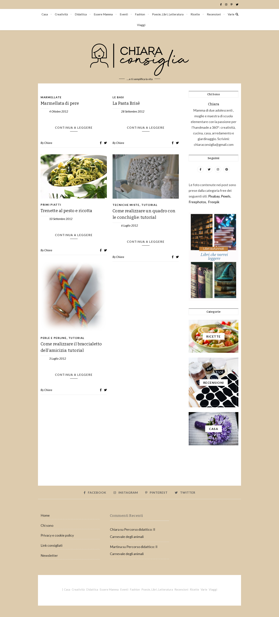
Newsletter (49, 555)
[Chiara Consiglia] (139, 56)
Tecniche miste (126, 204)
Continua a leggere (74, 127)
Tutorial (149, 204)
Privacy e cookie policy (57, 535)
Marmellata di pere (60, 103)
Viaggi (141, 25)
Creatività (61, 14)
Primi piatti (51, 204)
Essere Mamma (103, 14)
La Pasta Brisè (126, 103)
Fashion (140, 14)
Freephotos (197, 202)
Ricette (195, 14)
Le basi (118, 97)
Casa (45, 14)
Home (45, 515)
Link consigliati (51, 545)
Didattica (81, 14)
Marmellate (51, 97)
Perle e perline (54, 337)
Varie (231, 14)
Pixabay (214, 196)
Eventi (124, 14)
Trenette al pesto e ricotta (66, 210)
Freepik (213, 202)
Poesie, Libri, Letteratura (168, 14)
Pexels (225, 196)
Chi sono (47, 525)
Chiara (48, 142)
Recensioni (214, 14)
